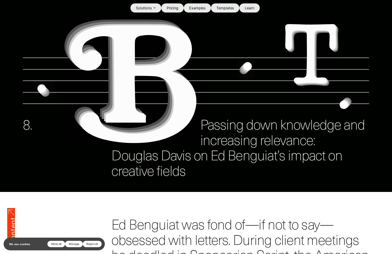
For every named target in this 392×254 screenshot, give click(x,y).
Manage (74, 244)
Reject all (92, 244)
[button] (145, 8)
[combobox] (145, 8)
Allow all (56, 244)
